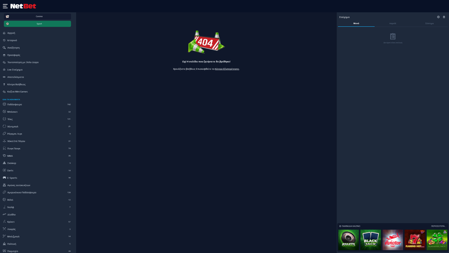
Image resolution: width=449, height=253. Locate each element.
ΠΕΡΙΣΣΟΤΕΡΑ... (438, 226)
